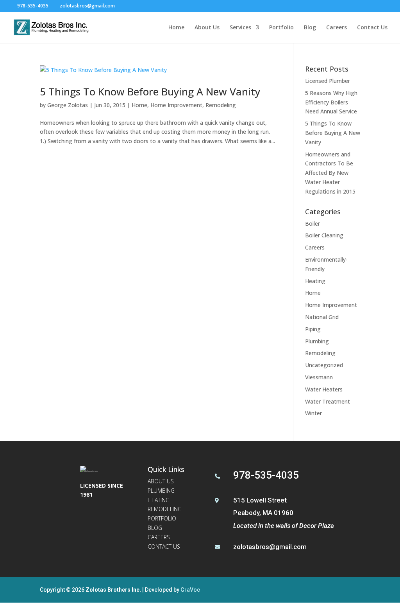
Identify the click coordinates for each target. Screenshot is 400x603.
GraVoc (190, 590)
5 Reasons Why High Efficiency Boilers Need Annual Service (331, 102)
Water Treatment (327, 401)
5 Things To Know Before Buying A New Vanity (150, 91)
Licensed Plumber (327, 80)
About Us (207, 28)
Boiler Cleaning (324, 235)
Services (240, 28)
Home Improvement (176, 105)
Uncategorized (324, 365)
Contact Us (372, 28)
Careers (336, 28)
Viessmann (319, 377)
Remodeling (220, 105)
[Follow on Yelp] (106, 516)
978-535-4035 (32, 5)
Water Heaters (324, 389)
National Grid (322, 317)
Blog (310, 28)
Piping (313, 329)
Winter (313, 413)
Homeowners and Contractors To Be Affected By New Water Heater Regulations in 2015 (330, 173)
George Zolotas (67, 105)
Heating (315, 281)
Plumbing (317, 341)
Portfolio (281, 28)
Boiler (312, 223)
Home (176, 28)
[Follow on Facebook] (88, 516)
